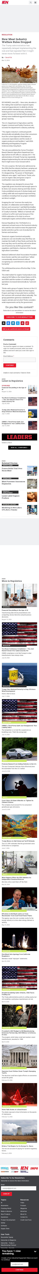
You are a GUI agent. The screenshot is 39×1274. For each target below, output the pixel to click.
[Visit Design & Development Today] (5, 1168)
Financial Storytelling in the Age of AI (14, 388)
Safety (5, 760)
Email (2, 1184)
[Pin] (22, 323)
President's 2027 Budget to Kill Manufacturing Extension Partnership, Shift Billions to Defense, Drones (19, 1033)
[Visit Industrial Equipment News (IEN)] (24, 1168)
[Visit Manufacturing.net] (15, 1171)
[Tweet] (18, 323)
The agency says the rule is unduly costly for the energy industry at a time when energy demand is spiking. (18, 920)
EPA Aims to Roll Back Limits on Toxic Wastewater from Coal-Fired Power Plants (17, 915)
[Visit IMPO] (34, 1168)
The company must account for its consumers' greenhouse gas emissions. (17, 806)
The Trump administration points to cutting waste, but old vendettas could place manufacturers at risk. (19, 998)
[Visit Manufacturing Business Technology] (24, 1171)
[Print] (3, 323)
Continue (19, 1270)
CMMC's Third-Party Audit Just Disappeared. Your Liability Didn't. (13, 422)
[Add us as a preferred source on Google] (27, 323)
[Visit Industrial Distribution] (5, 1171)
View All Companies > (19, 447)
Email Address (8, 356)
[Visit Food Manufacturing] (15, 1168)
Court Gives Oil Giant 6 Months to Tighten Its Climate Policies (17, 801)
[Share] (8, 323)
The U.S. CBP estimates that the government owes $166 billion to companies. (18, 845)
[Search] (30, 2)
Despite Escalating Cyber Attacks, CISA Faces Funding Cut (18, 993)
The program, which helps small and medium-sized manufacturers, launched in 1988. (18, 1038)
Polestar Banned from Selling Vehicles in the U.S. (19, 764)
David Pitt (8, 57)
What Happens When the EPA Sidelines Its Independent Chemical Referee (16, 878)
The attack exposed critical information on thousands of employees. (19, 1113)
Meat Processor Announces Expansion (13, 483)
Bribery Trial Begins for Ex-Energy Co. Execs (17, 1146)
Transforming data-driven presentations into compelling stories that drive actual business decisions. (16, 615)
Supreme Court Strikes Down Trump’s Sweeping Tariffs (19, 1072)
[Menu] (35, 2)
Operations (7, 478)
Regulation (7, 35)
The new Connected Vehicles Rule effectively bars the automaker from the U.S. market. (18, 767)
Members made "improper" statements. (15, 958)
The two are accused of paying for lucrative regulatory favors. (19, 1150)
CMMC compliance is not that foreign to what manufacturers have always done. (16, 654)
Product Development (8, 492)
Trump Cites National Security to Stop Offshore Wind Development (14, 410)
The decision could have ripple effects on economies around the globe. (19, 1076)
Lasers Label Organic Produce (11, 497)
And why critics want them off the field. (14, 882)
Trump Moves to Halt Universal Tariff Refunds (18, 841)
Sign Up (6, 1194)
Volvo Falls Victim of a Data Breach (14, 1109)
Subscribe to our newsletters (19, 317)
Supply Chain (7, 465)
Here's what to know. (8, 694)
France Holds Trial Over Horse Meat (12, 469)
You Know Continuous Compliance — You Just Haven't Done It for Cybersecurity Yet (14, 399)
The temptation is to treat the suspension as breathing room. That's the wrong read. (16, 731)
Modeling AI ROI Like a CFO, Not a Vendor (12, 509)
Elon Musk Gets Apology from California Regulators (16, 955)
